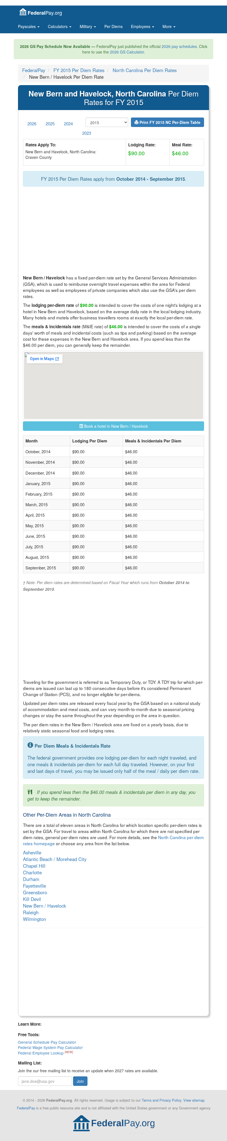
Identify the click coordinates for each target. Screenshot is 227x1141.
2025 (50, 123)
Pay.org (45, 12)
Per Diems (113, 26)
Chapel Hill (34, 865)
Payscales (27, 26)
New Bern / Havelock (44, 905)
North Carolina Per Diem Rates (145, 70)
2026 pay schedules (179, 46)
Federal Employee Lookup (41, 1053)
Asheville (32, 852)
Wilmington (34, 919)
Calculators (58, 26)
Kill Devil (32, 899)
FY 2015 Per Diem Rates (78, 70)
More (167, 26)
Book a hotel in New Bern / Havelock (115, 426)
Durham (31, 879)
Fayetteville (34, 885)
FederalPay (33, 70)
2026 (31, 123)
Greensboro (35, 892)
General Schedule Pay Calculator (47, 1042)
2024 (68, 123)
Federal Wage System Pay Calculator (50, 1047)
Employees (141, 26)
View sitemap (194, 1100)
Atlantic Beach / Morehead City (54, 859)
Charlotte (32, 872)
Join (80, 1081)
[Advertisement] (113, 231)
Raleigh (30, 912)
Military (86, 26)
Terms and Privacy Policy (161, 1100)
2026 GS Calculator (127, 52)
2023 (86, 133)
